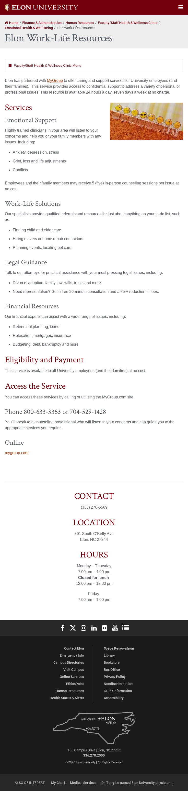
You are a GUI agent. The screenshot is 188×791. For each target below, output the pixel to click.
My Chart (58, 782)
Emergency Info (72, 655)
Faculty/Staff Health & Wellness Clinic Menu (47, 65)
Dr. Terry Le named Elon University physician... (137, 782)
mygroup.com (16, 453)
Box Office (112, 669)
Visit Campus (73, 669)
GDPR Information (118, 690)
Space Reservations (119, 648)
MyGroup (55, 80)
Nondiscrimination (118, 683)
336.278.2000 (94, 755)
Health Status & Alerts (67, 697)
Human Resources (70, 690)
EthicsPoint (75, 683)
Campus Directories (68, 662)
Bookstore (112, 662)
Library (109, 655)
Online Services (72, 676)
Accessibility (114, 697)
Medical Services (83, 782)
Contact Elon (74, 648)
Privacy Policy (115, 676)
